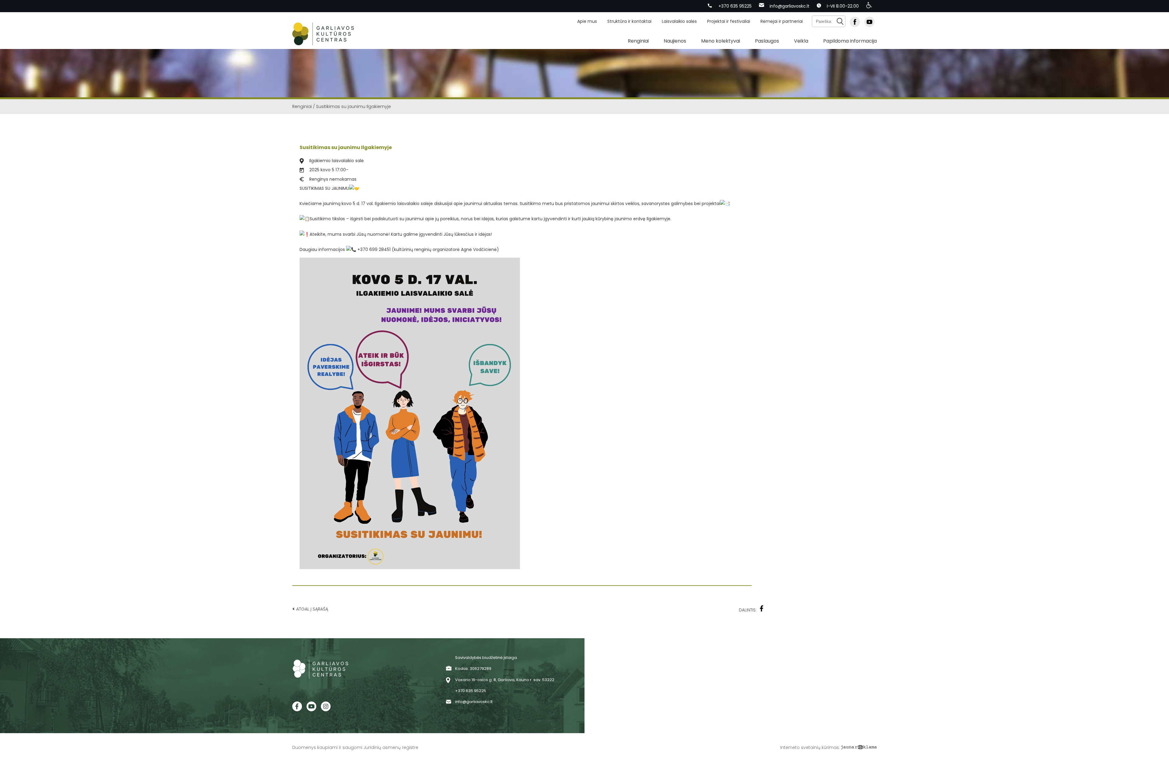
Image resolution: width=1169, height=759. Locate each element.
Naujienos (675, 40)
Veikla (801, 40)
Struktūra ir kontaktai (629, 21)
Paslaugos (767, 40)
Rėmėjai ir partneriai (781, 21)
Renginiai (638, 40)
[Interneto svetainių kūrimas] (859, 747)
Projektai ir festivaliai (728, 21)
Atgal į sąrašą (310, 608)
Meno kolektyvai (720, 40)
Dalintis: (748, 610)
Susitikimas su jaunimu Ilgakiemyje (346, 147)
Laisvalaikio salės (679, 21)
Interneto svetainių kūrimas (809, 747)
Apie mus (587, 21)
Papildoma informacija (850, 40)
